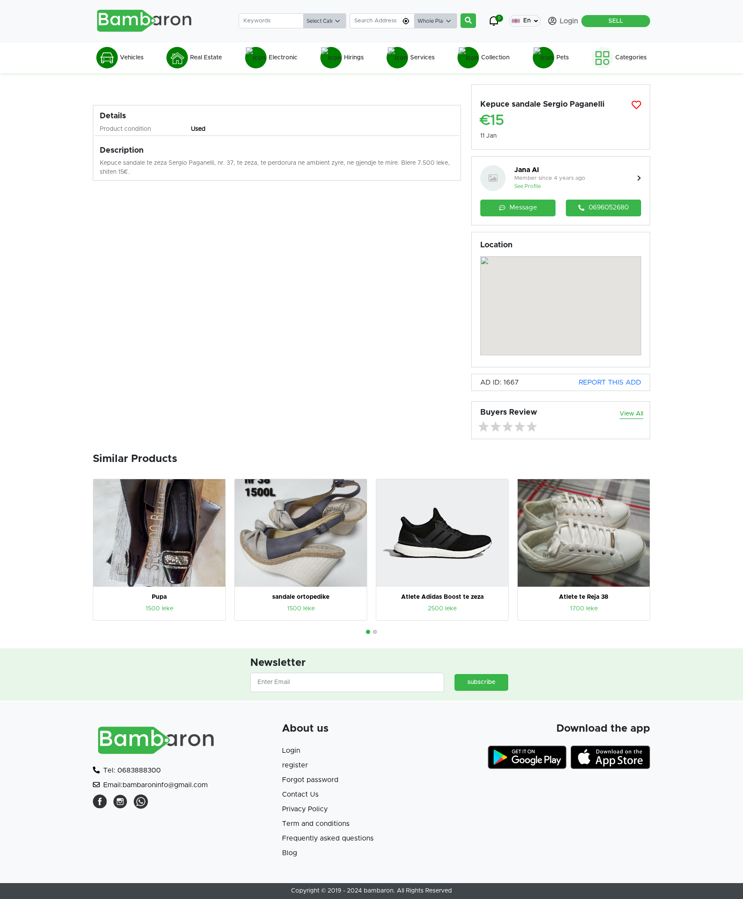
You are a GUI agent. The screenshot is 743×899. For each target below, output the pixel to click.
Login (291, 750)
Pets (562, 58)
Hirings (354, 58)
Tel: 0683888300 (132, 770)
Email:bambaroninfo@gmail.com (155, 785)
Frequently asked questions (328, 838)
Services (422, 58)
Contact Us (300, 794)
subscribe (481, 682)
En (527, 21)
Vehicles (132, 58)
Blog (289, 853)
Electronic (283, 58)
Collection (495, 58)
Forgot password (310, 779)
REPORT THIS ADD (610, 382)
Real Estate (206, 58)
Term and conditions (316, 823)
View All (631, 414)
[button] (368, 632)
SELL (615, 21)
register (295, 765)
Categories (631, 58)
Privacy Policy (305, 809)
